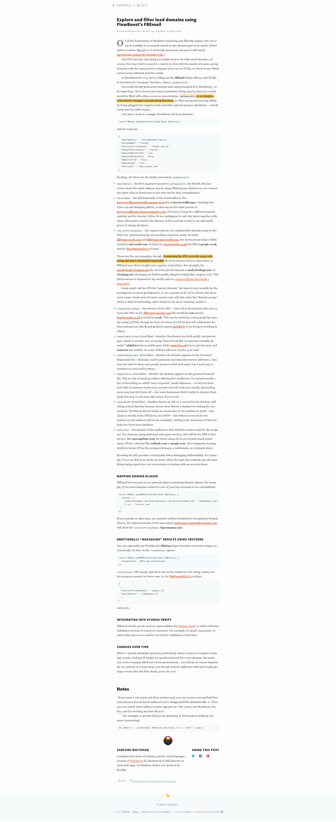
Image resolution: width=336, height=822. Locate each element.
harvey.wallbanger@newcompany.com (141, 212)
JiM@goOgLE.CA (179, 576)
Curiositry (164, 812)
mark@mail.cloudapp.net (133, 270)
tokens (172, 31)
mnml (144, 812)
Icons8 (187, 812)
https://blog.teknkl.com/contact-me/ (154, 781)
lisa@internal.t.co (138, 249)
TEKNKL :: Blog (130, 812)
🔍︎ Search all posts (166, 804)
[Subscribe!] (168, 795)
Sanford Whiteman (127, 31)
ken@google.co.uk (175, 244)
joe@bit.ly (178, 326)
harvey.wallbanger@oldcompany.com (140, 202)
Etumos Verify (187, 626)
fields (178, 31)
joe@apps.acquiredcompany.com (195, 523)
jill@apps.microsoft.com (163, 240)
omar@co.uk (178, 345)
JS (167, 31)
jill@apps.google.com (157, 313)
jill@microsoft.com (129, 240)
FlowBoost (160, 31)
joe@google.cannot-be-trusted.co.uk (140, 55)
